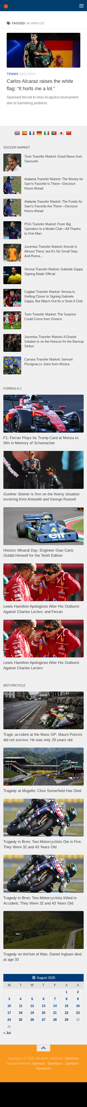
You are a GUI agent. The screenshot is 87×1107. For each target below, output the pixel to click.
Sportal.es (43, 1068)
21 (55, 1013)
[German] (40, 133)
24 (9, 1020)
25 (20, 1020)
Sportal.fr (71, 1063)
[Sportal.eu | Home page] (8, 5)
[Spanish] (25, 133)
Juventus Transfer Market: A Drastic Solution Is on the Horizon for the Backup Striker (54, 341)
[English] (17, 133)
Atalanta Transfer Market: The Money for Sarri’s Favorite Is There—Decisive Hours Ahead (53, 183)
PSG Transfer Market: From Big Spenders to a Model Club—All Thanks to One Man (52, 228)
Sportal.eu (55, 1063)
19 (32, 1013)
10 (9, 1006)
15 (66, 1006)
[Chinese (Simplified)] (69, 133)
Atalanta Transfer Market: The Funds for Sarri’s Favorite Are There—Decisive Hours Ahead (53, 206)
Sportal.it (38, 1063)
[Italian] (47, 133)
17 (9, 1013)
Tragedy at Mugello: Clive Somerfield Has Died (42, 791)
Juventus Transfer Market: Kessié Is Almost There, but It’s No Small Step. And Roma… (51, 251)
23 (78, 1013)
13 (43, 1006)
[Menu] (81, 5)
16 (78, 1006)
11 (20, 1006)
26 (32, 1020)
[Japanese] (62, 133)
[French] (32, 133)
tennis (12, 74)
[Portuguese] (54, 133)
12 (32, 1006)
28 (55, 1020)
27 (43, 1020)
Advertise (72, 1058)
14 (55, 1006)
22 (66, 1013)
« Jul (7, 1033)
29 (66, 1020)
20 (43, 1013)
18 (20, 1013)
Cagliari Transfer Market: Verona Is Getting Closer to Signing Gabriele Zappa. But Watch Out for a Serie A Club (53, 296)
